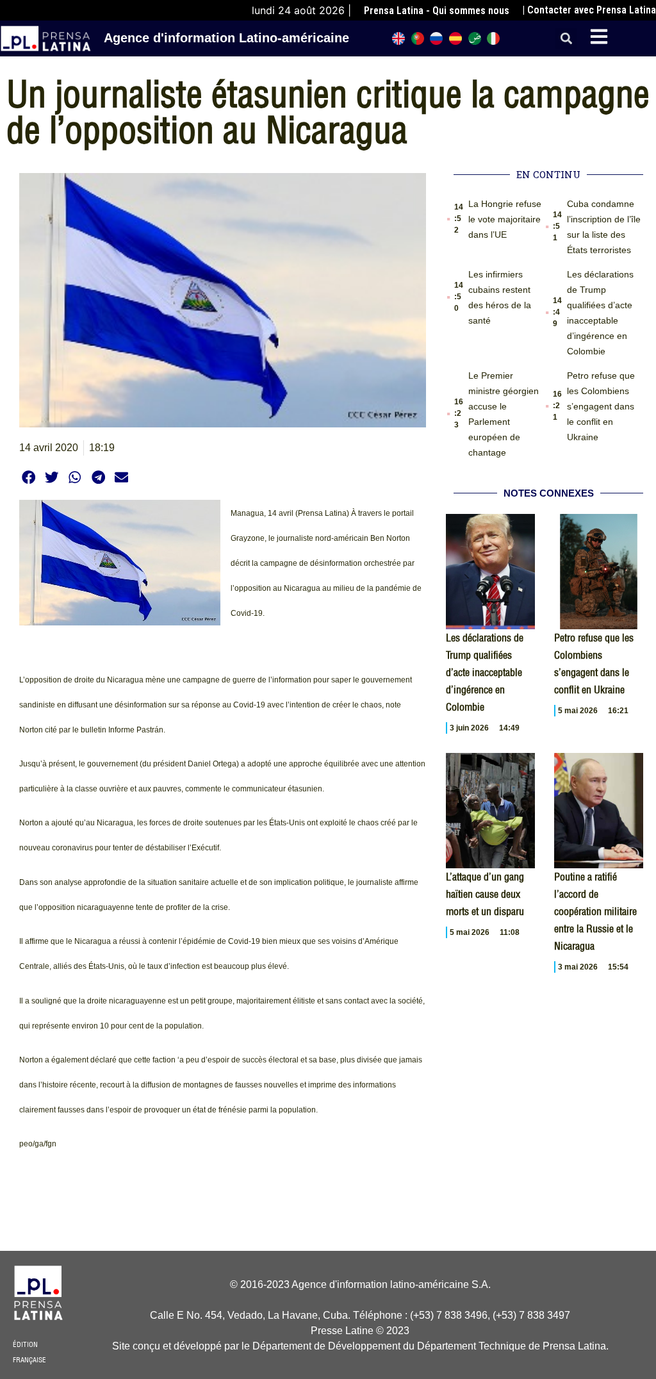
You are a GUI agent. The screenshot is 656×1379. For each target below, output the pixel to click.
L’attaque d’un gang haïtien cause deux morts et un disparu (485, 894)
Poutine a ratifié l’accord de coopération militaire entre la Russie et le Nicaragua (595, 911)
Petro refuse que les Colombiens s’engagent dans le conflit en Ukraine (601, 406)
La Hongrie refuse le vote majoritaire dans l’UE (504, 219)
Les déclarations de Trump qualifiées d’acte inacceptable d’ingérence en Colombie (484, 672)
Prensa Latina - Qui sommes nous (436, 10)
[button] (566, 38)
